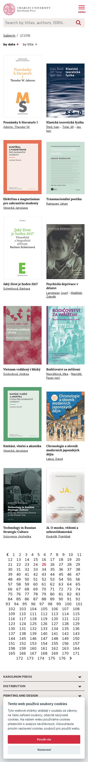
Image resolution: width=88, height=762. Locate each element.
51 (35, 579)
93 (8, 604)
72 (61, 589)
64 (69, 584)
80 (52, 594)
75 (10, 594)
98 (50, 604)
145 (22, 638)
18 (61, 559)
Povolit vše (44, 739)
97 (41, 604)
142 (65, 633)
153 (33, 643)
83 (78, 594)
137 (11, 633)
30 (10, 569)
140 (44, 633)
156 (65, 643)
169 (54, 653)
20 (78, 559)
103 (22, 609)
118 (33, 618)
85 (18, 599)
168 (44, 653)
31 (18, 569)
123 (11, 623)
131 (22, 628)
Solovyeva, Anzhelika (17, 536)
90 (61, 599)
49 (18, 579)
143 (76, 633)
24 (35, 564)
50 (27, 579)
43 (44, 574)
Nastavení (44, 749)
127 (54, 623)
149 (65, 638)
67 (18, 589)
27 (61, 564)
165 (11, 653)
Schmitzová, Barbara (16, 289)
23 (27, 564)
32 (27, 569)
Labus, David (54, 459)
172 (19, 658)
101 (79, 604)
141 (54, 633)
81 (61, 594)
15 (35, 559)
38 (78, 569)
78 (35, 594)
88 (44, 599)
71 (52, 589)
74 (78, 589)
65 (78, 584)
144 (11, 638)
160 (33, 648)
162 (54, 648)
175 (51, 658)
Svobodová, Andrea (16, 374)
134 (54, 628)
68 (27, 589)
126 (44, 623)
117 (22, 618)
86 (27, 599)
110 (22, 613)
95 (25, 604)
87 (35, 599)
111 (33, 613)
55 (69, 579)
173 (30, 658)
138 (22, 633)
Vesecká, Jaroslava (15, 208)
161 (44, 648)
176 (62, 658)
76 (18, 594)
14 (27, 559)
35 (52, 569)
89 (52, 599)
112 (44, 613)
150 (76, 638)
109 (11, 613)
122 (76, 618)
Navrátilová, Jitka (57, 374)
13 (18, 559)
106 (54, 609)
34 (44, 569)
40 (18, 574)
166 (22, 653)
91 (69, 599)
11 (79, 554)
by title (28, 44)
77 (27, 594)
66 (10, 589)
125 (33, 623)
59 (27, 584)
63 (61, 584)
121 (65, 618)
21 (10, 564)
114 (65, 613)
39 (10, 574)
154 (44, 643)
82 (69, 594)
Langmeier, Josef (57, 293)
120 (54, 618)
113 (54, 613)
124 (22, 623)
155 (54, 643)
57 (10, 584)
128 (65, 623)
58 (18, 584)
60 (35, 584)
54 (61, 579)
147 (44, 638)
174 (40, 658)
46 (69, 574)
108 (76, 609)
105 (44, 609)
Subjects (9, 36)
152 (22, 643)
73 (69, 589)
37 (69, 569)
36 (61, 569)
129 (76, 623)
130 (11, 628)
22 (18, 564)
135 (65, 628)
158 (11, 648)
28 (69, 564)
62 (52, 584)
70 (44, 589)
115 (76, 613)
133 (44, 628)
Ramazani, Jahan (57, 204)
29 (78, 564)
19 (69, 559)
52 (44, 579)
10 (71, 554)
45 (61, 574)
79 (44, 594)
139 (33, 633)
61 (44, 584)
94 (16, 604)
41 (27, 574)
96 (33, 604)
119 (44, 618)
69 (35, 589)
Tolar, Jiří (68, 127)
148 (54, 638)
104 (33, 609)
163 (65, 648)
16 (44, 559)
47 (78, 574)
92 (78, 599)
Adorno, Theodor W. (16, 127)
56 (78, 579)
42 (35, 574)
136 (76, 628)
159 (22, 648)
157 (76, 643)
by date (9, 44)
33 (35, 569)
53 (52, 579)
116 (11, 618)
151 (11, 643)
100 (68, 604)
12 (10, 559)
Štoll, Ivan (52, 127)
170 (65, 653)
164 (76, 648)
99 (58, 604)
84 (10, 599)
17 (52, 559)
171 (76, 653)
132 (33, 628)
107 (65, 609)
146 (33, 638)
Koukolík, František (58, 536)
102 (11, 609)
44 (52, 574)
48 (10, 579)
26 (52, 564)
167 (33, 653)
